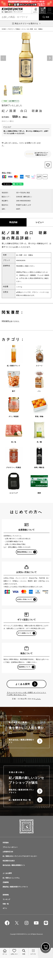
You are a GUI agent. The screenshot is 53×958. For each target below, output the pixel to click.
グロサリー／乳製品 (14, 29)
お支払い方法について (24, 599)
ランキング (6, 899)
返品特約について (24, 667)
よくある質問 (22, 684)
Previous (3, 58)
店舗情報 (6, 882)
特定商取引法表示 (9, 861)
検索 (47, 17)
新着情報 (6, 895)
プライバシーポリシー (10, 847)
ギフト (5, 908)
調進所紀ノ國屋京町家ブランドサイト (21, 791)
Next (49, 58)
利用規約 (6, 842)
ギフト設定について (24, 633)
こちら (38, 699)
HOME (4, 29)
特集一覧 (6, 904)
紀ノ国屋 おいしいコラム (11, 878)
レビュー (40, 222)
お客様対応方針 (8, 851)
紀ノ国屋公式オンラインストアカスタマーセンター (20, 856)
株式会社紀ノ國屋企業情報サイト (21, 741)
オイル (24, 29)
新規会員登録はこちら (24, 552)
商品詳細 (13, 222)
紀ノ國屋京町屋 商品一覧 (20, 800)
